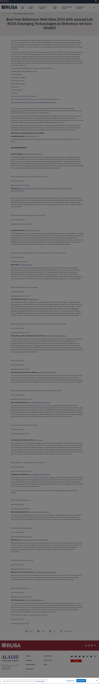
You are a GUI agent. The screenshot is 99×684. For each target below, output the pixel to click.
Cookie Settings (70, 680)
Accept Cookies (81, 680)
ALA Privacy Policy (40, 681)
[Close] (96, 680)
